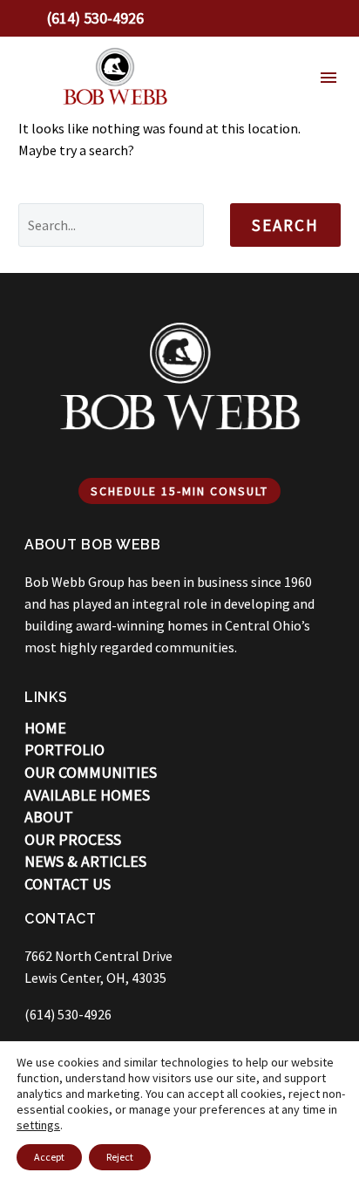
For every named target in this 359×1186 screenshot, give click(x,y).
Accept (49, 1156)
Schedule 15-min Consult (179, 491)
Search (285, 225)
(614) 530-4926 (68, 1014)
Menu (328, 78)
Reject (119, 1156)
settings (38, 1125)
